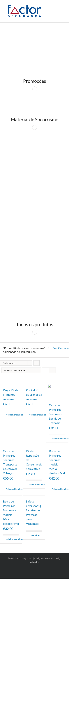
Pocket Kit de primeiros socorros (34, 394)
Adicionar (8, 414)
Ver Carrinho (61, 348)
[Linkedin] (36, 568)
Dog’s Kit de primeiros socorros (10, 394)
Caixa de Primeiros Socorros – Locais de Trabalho (55, 414)
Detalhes (16, 414)
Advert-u (34, 562)
